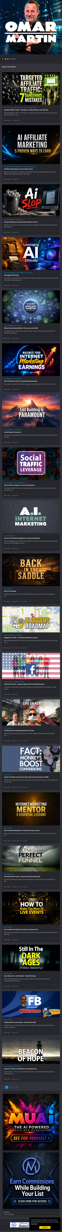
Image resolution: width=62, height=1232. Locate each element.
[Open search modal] (15, 59)
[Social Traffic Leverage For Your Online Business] (31, 463)
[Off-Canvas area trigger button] (2, 59)
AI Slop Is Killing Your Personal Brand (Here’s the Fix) (21, 222)
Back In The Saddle (10, 591)
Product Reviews (18, 635)
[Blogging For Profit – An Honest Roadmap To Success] (31, 619)
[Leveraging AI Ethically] (31, 253)
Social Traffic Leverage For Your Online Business (19, 485)
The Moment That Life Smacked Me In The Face (19, 730)
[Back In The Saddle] (31, 569)
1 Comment (25, 886)
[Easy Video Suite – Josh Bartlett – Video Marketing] (31, 958)
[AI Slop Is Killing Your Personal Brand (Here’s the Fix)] (31, 200)
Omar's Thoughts (24, 107)
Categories (6, 1212)
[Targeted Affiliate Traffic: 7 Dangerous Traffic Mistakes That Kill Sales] (31, 88)
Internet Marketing (14, 107)
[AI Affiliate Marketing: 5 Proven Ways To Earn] (31, 144)
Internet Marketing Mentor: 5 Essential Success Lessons (22, 830)
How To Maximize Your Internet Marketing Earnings (20, 381)
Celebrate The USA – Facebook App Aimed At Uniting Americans (24, 684)
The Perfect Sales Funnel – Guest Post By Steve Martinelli (22, 876)
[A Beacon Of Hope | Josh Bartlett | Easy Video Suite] (31, 1051)
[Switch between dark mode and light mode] (13, 59)
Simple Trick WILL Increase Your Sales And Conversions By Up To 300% (26, 777)
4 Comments (24, 648)
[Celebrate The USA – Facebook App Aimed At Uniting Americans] (31, 666)
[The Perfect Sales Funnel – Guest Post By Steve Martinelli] (31, 858)
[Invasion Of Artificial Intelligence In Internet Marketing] (31, 516)
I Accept (45, 1227)
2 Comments (24, 840)
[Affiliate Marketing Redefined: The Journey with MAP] (31, 306)
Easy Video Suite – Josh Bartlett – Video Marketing (20, 976)
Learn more (34, 1224)
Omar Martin (7, 120)
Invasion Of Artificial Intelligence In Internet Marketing (22, 538)
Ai (4, 166)
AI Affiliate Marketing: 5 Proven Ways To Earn (18, 169)
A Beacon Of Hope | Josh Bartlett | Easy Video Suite (20, 1069)
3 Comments (24, 601)
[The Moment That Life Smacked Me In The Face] (31, 712)
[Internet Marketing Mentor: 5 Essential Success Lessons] (31, 808)
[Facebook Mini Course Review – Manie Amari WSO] (31, 1004)
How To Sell (6, 107)
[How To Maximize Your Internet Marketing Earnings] (31, 359)
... (19, 115)
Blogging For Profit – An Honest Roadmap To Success (21, 637)
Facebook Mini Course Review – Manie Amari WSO (20, 1022)
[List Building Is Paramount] (31, 410)
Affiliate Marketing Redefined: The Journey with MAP (21, 328)
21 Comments (25, 740)
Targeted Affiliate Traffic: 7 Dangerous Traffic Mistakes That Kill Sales (26, 110)
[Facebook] (5, 59)
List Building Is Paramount (12, 432)
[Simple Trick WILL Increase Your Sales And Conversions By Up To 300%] (31, 759)
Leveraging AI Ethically (11, 275)
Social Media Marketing (29, 166)
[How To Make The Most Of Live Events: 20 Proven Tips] (31, 908)
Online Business (33, 107)
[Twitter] (7, 59)
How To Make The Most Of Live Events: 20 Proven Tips (21, 929)
